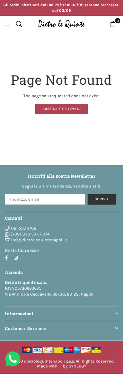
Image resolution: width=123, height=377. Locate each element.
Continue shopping (61, 108)
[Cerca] (19, 24)
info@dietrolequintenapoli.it (38, 239)
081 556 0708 (23, 228)
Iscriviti (101, 199)
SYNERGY (77, 366)
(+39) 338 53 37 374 (30, 234)
